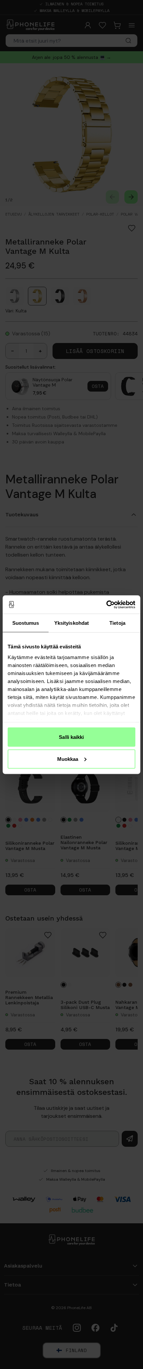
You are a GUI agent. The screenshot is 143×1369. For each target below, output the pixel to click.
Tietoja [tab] (117, 623)
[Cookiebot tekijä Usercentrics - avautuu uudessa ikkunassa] (106, 604)
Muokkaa (67, 759)
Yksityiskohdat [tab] (71, 623)
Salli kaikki (71, 737)
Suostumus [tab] (25, 623)
